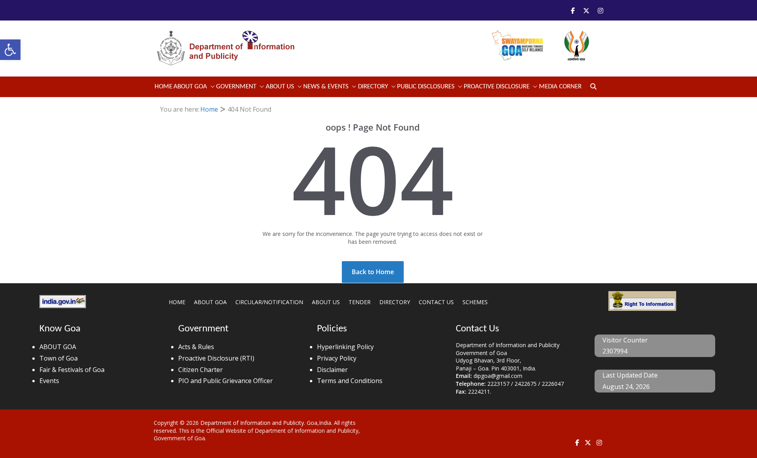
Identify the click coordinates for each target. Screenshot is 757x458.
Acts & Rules (196, 346)
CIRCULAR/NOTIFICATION (269, 302)
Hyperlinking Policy (345, 346)
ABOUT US (326, 302)
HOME (177, 302)
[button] (10, 49)
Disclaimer (332, 369)
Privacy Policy (336, 358)
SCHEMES (475, 302)
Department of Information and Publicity (252, 422)
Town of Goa (58, 358)
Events (49, 380)
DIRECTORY (394, 302)
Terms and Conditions (349, 380)
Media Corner (560, 86)
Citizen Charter (200, 369)
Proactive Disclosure (497, 86)
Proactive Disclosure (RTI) (216, 358)
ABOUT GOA (190, 86)
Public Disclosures (426, 86)
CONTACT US (436, 302)
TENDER (360, 302)
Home (163, 86)
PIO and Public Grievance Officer (225, 380)
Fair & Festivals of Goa (71, 369)
